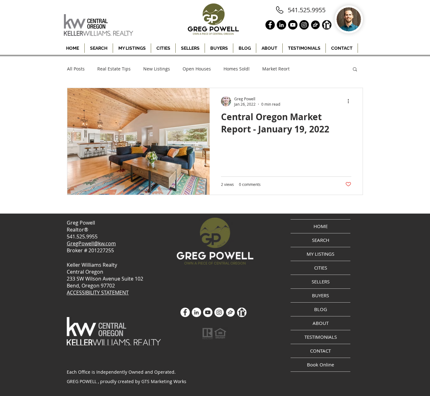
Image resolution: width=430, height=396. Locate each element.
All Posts (76, 69)
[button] (163, 48)
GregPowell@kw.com (91, 243)
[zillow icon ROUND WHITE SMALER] (230, 312)
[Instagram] (219, 312)
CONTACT (320, 351)
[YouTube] (207, 312)
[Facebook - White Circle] (185, 312)
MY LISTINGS (320, 254)
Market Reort (276, 69)
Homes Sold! (236, 69)
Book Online (320, 364)
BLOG (320, 309)
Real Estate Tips (114, 69)
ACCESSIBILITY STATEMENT (98, 292)
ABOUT (321, 323)
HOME (321, 226)
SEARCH (320, 240)
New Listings (156, 69)
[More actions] (350, 101)
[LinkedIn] (196, 312)
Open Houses (197, 69)
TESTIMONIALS (320, 337)
